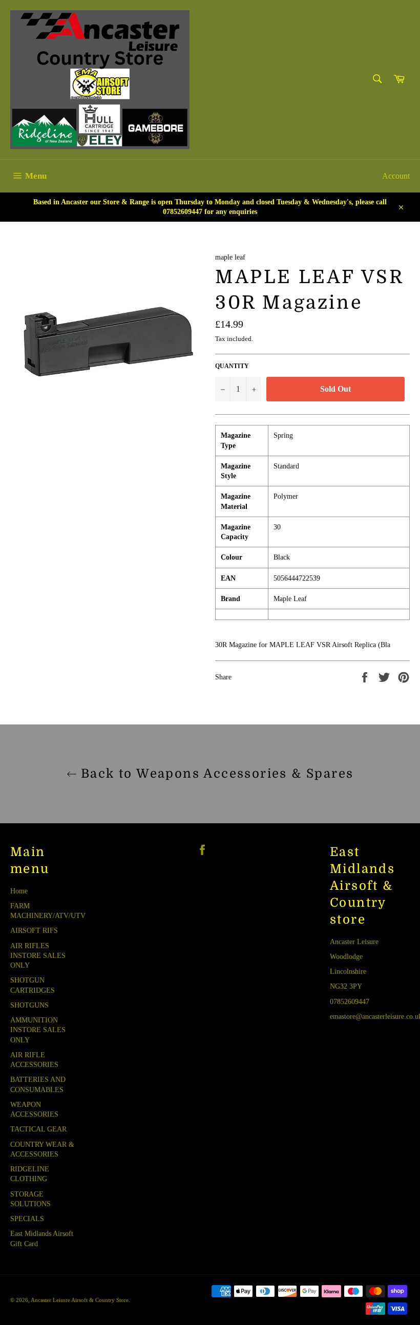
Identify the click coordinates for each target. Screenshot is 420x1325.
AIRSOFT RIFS (34, 930)
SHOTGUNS (29, 1005)
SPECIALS (27, 1219)
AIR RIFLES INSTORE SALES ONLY (38, 956)
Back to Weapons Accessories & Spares (215, 773)
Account (396, 176)
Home (19, 891)
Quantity (232, 366)
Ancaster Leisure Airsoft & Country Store (80, 1300)
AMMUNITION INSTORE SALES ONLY (38, 1030)
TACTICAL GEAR (38, 1129)
